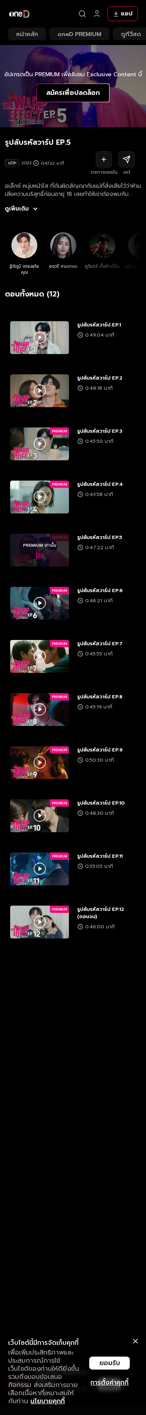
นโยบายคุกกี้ (47, 1401)
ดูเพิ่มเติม (17, 209)
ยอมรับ (109, 1363)
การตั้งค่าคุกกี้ (109, 1382)
